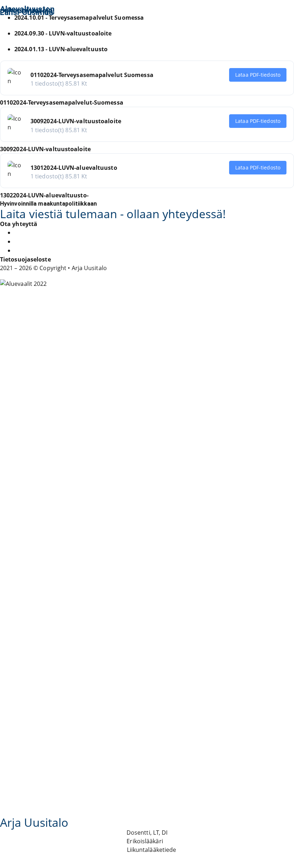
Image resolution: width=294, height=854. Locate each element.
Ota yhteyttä (18, 224)
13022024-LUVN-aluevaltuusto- (44, 195)
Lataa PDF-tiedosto (257, 74)
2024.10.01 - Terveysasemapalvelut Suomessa (79, 17)
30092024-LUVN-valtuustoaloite (75, 121)
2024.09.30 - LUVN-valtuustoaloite (63, 33)
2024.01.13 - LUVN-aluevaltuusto (61, 49)
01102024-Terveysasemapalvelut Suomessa (91, 75)
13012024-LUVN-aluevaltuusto (73, 168)
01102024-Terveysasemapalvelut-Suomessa (61, 102)
